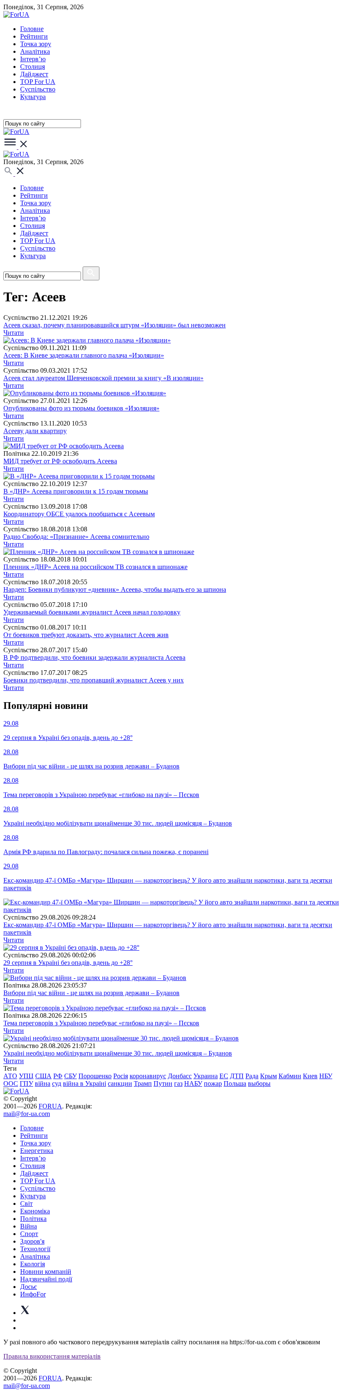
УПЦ (26, 1075)
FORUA (50, 1106)
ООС (10, 1083)
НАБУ (193, 1083)
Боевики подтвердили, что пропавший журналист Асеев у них (93, 680)
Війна (28, 1226)
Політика (33, 1218)
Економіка (35, 1211)
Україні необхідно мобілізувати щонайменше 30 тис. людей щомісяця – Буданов (117, 1053)
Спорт (29, 1233)
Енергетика (36, 1150)
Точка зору (35, 43)
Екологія (32, 1264)
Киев (310, 1075)
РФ (58, 1075)
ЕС (223, 1075)
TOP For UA (37, 81)
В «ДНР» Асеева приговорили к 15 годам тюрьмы (75, 491)
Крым (268, 1075)
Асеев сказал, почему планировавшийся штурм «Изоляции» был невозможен (114, 325)
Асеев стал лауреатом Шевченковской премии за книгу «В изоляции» (103, 378)
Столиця (32, 66)
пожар (213, 1083)
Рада (251, 1075)
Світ (26, 1203)
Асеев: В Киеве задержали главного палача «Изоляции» (83, 355)
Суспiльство (37, 89)
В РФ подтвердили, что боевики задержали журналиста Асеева (94, 657)
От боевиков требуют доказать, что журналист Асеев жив (86, 634)
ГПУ (26, 1083)
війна (42, 1083)
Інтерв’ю (33, 59)
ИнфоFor (33, 1294)
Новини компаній (45, 1271)
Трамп (143, 1083)
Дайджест (34, 74)
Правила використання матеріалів (52, 1356)
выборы (259, 1083)
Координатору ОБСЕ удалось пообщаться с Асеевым (79, 513)
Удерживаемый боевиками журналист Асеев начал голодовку (91, 612)
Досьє (28, 1286)
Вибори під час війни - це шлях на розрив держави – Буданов (91, 992)
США (43, 1075)
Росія (120, 1075)
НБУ (325, 1075)
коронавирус (148, 1075)
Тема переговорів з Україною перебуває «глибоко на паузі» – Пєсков (101, 1023)
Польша (235, 1083)
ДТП (237, 1075)
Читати (13, 332)
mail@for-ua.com (26, 1113)
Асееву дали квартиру (35, 430)
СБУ (70, 1075)
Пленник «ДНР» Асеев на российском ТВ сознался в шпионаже (95, 566)
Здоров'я (32, 1241)
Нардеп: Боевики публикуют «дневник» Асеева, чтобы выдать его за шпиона (114, 589)
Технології (35, 1248)
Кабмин (290, 1075)
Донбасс (180, 1075)
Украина (205, 1075)
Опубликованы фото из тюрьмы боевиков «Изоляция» (81, 408)
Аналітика (35, 51)
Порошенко (95, 1075)
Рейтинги (34, 36)
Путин (163, 1083)
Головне (32, 28)
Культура (33, 96)
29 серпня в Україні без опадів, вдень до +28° (68, 962)
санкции (120, 1083)
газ (178, 1083)
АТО (10, 1075)
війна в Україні (84, 1083)
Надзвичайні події (46, 1279)
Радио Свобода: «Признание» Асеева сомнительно (76, 536)
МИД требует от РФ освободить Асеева (60, 461)
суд (56, 1083)
